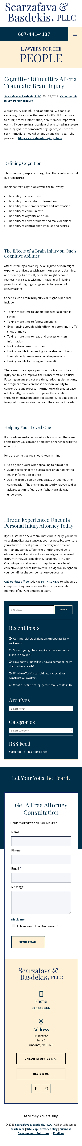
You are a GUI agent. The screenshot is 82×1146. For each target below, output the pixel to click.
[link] (41, 13)
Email (16, 868)
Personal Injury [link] (23, 100)
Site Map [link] (32, 1129)
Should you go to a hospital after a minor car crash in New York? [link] (40, 652)
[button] (75, 34)
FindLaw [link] (58, 1133)
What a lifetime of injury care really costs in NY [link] (42, 685)
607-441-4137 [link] (34, 33)
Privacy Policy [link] (49, 1129)
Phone (16, 850)
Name (15, 832)
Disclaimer (18, 919)
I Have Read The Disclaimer (37, 926)
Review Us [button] (41, 1074)
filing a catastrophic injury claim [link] (40, 138)
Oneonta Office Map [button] (41, 1059)
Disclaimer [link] (17, 1129)
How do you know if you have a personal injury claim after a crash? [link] (40, 664)
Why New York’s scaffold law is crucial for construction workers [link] (37, 675)
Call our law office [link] (16, 582)
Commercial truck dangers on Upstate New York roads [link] (39, 641)
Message (17, 887)
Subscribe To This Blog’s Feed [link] (28, 752)
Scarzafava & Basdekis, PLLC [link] (22, 96)
